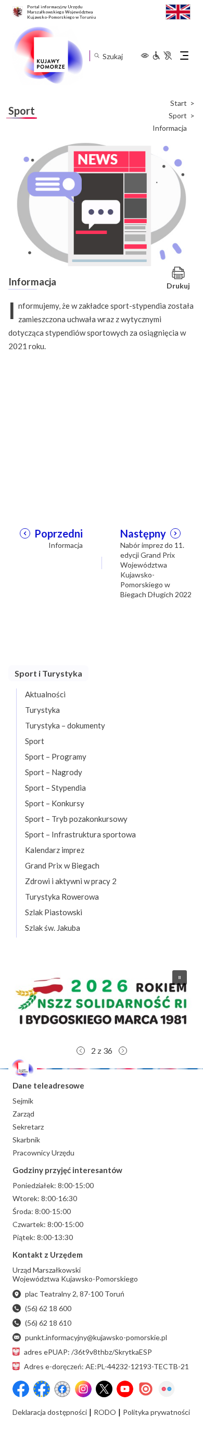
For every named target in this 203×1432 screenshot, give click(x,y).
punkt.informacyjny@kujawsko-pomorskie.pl (96, 1337)
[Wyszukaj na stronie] (97, 55)
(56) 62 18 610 (48, 1322)
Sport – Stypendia (55, 787)
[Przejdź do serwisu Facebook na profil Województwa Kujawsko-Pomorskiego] (20, 1389)
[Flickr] (166, 1389)
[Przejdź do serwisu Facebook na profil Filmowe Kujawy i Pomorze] (62, 1389)
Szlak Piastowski (53, 912)
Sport (178, 115)
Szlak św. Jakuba (52, 927)
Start (178, 103)
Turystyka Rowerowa (62, 896)
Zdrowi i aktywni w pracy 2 (71, 881)
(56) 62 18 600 (48, 1308)
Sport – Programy (55, 756)
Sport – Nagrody (53, 772)
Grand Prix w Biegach (62, 865)
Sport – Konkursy (54, 803)
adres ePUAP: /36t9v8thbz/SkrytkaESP (88, 1351)
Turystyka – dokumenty (65, 725)
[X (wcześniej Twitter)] (104, 1389)
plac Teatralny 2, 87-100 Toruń (74, 1293)
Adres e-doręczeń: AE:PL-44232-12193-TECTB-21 (106, 1366)
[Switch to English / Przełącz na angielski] (178, 11)
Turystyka (42, 709)
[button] (101, 1001)
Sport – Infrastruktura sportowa (80, 834)
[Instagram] (83, 1389)
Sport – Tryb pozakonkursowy (76, 818)
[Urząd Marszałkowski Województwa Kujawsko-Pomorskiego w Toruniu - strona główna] (47, 55)
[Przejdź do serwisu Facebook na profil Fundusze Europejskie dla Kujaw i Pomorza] (41, 1389)
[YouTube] (125, 1389)
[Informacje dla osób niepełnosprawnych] (162, 55)
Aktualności (45, 694)
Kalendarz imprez (54, 850)
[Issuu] (145, 1389)
